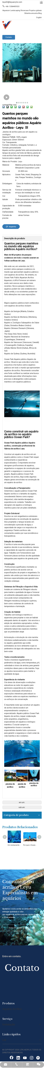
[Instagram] (31, 1058)
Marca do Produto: (9, 161)
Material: (5, 165)
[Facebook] (11, 1058)
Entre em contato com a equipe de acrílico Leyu (22, 929)
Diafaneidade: (8, 212)
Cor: (4, 196)
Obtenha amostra (31, 13)
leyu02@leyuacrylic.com (12, 2)
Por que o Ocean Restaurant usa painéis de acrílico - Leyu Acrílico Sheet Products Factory (22, 845)
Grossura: (6, 171)
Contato (9, 37)
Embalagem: (7, 183)
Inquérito (12, 227)
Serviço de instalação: (6, 191)
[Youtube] (25, 1058)
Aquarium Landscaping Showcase (15, 10)
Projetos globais (35, 10)
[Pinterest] (38, 1058)
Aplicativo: (6, 174)
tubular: (5, 199)
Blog (40, 13)
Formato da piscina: (7, 216)
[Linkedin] (18, 1058)
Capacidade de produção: (8, 207)
